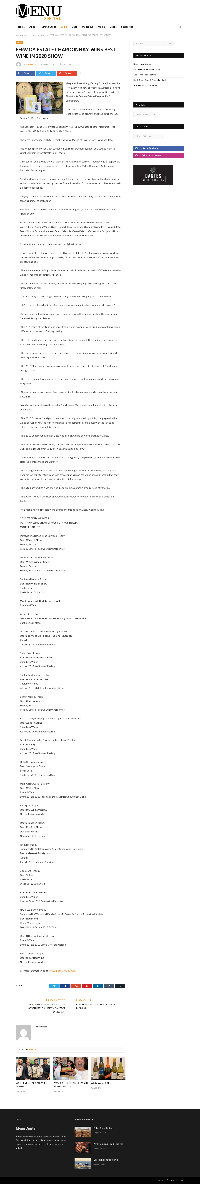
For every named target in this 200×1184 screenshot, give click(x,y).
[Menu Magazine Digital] (39, 11)
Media (101, 26)
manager (31, 64)
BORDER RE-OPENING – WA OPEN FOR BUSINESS (95, 1006)
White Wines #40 (100, 1083)
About (33, 26)
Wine (64, 26)
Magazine (87, 26)
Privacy (170, 1180)
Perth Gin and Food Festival (146, 69)
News (19, 42)
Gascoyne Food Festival (144, 74)
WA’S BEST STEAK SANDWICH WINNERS (31, 1085)
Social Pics (127, 26)
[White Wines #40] (108, 1068)
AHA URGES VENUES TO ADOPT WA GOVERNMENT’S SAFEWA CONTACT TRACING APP (46, 1008)
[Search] (180, 27)
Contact (180, 1180)
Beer (74, 26)
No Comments (69, 64)
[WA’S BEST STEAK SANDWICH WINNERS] (33, 1068)
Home (21, 26)
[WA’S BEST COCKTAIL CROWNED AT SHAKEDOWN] (70, 1068)
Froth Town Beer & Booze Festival (149, 80)
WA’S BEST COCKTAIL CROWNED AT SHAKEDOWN (70, 1085)
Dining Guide (48, 26)
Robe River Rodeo (142, 64)
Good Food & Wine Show (145, 85)
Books (113, 26)
